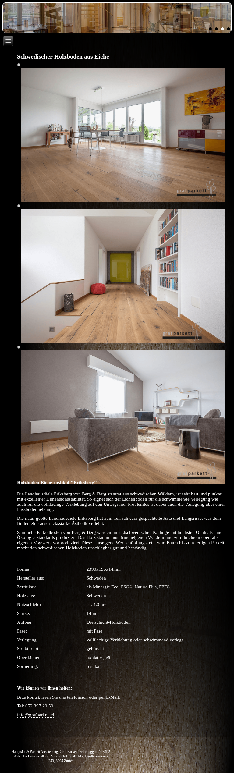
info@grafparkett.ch (36, 714)
